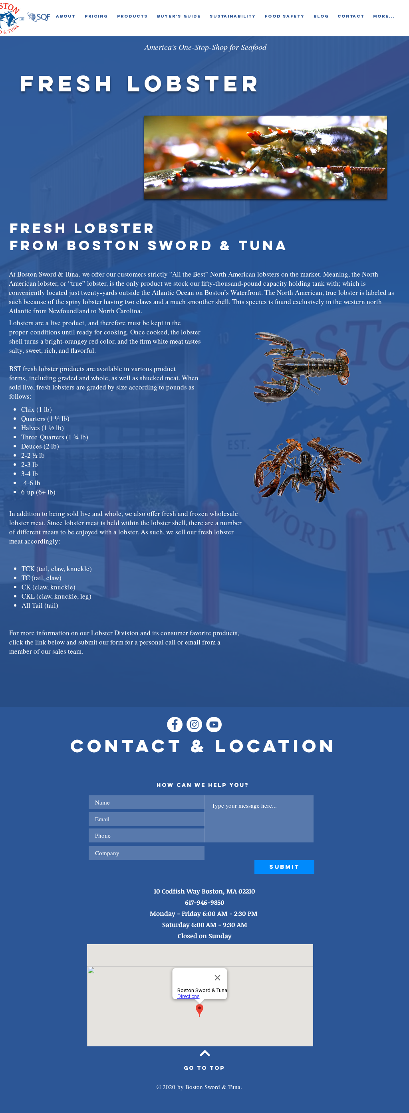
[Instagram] (194, 724)
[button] (65, 16)
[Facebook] (175, 724)
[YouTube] (214, 724)
